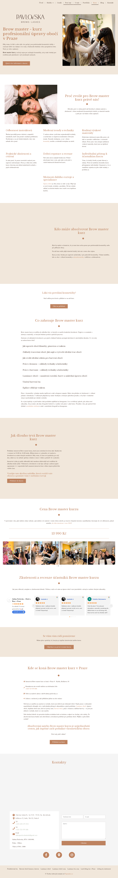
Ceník (59, 3)
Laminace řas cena (73, 869)
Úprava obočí (47, 184)
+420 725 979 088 (31, 689)
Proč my (68, 3)
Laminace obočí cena (59, 869)
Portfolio (86, 3)
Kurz (95, 3)
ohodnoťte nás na (17, 612)
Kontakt (110, 3)
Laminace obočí (81, 706)
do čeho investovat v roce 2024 (61, 523)
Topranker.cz (69, 874)
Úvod (41, 3)
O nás (77, 3)
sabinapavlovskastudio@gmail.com (26, 835)
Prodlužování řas (12, 869)
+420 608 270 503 (22, 824)
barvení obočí (58, 708)
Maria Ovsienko (45, 599)
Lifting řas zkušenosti (104, 869)
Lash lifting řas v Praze (88, 869)
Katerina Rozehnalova (99, 599)
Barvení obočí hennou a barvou (29, 869)
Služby (49, 3)
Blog (102, 3)
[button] (5, 553)
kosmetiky (46, 141)
